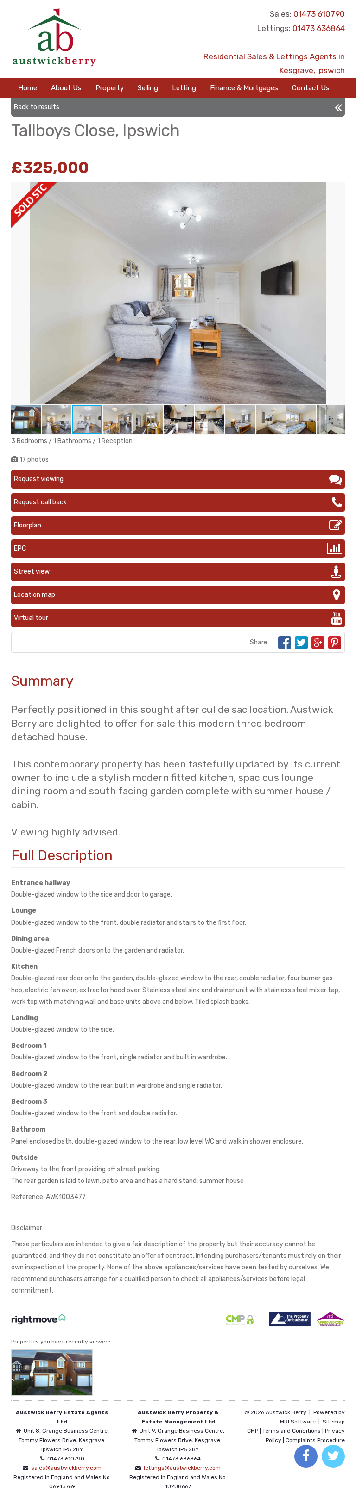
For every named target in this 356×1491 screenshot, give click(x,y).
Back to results (36, 107)
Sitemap (334, 1421)
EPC (20, 548)
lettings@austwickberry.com (182, 1468)
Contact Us (311, 88)
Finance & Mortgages (244, 88)
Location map (34, 595)
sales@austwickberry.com (66, 1468)
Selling (148, 88)
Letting (184, 88)
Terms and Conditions (291, 1431)
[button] (336, 190)
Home (27, 88)
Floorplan (27, 525)
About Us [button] (66, 88)
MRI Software (298, 1421)
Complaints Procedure (315, 1440)
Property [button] (109, 88)
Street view (32, 571)
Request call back (40, 502)
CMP (252, 1431)
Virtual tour (31, 618)
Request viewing (39, 479)
